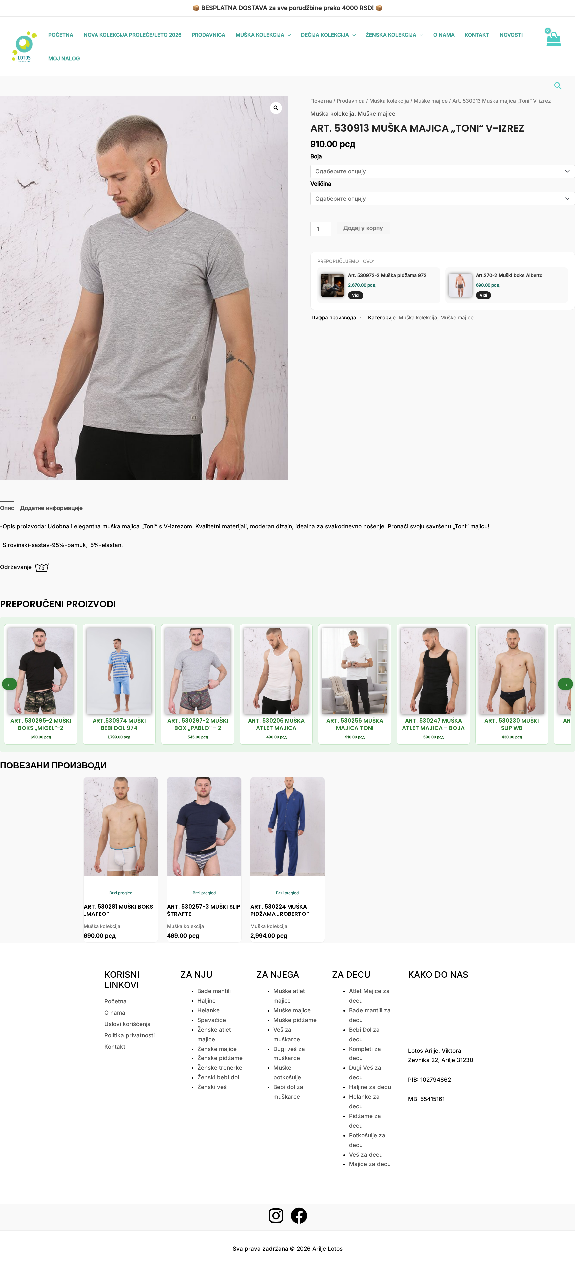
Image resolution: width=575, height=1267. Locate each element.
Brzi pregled (120, 892)
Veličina (320, 183)
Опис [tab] (7, 508)
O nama (444, 35)
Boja (316, 156)
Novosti (511, 35)
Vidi (355, 295)
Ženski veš (212, 1087)
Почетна (321, 101)
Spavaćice (211, 1020)
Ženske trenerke (219, 1067)
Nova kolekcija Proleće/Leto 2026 (133, 35)
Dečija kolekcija (325, 35)
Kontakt (477, 35)
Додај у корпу (363, 228)
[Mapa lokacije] (441, 1011)
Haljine (206, 1000)
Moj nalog (64, 58)
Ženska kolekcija (391, 35)
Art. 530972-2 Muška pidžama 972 (387, 275)
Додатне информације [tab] (51, 508)
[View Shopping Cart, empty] (553, 47)
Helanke (208, 1010)
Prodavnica (208, 35)
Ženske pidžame (220, 1058)
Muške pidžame (295, 1020)
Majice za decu (370, 1164)
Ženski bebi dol (218, 1077)
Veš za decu (366, 1154)
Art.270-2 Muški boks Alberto (509, 275)
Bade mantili (214, 991)
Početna (60, 35)
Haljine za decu (370, 1087)
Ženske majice (217, 1049)
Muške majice (431, 101)
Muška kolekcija (260, 35)
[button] (558, 86)
